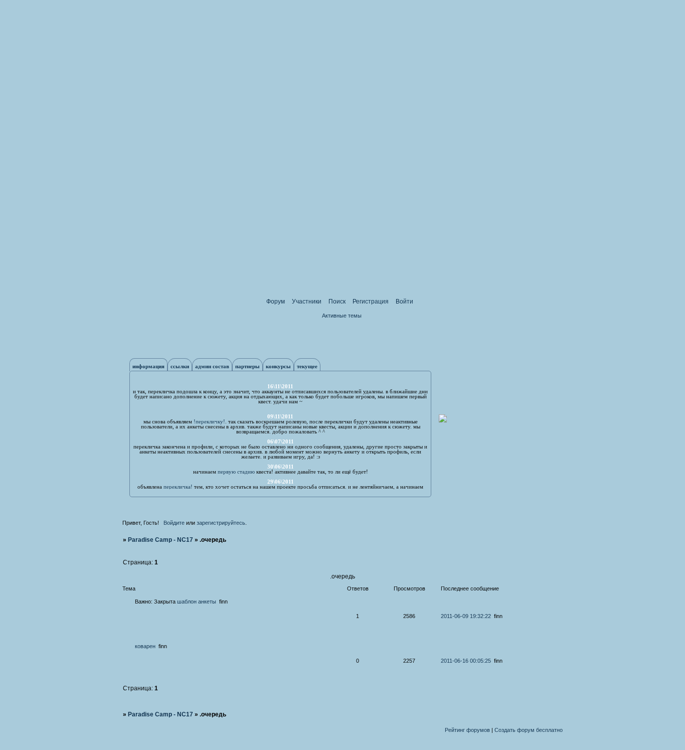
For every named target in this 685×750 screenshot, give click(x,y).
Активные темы (342, 316)
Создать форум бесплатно (528, 730)
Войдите (174, 523)
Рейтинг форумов (467, 730)
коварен (145, 646)
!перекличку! (209, 421)
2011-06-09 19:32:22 (466, 616)
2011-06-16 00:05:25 (466, 661)
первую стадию (236, 472)
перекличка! (178, 487)
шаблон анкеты (196, 601)
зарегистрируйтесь (221, 523)
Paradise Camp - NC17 (160, 539)
